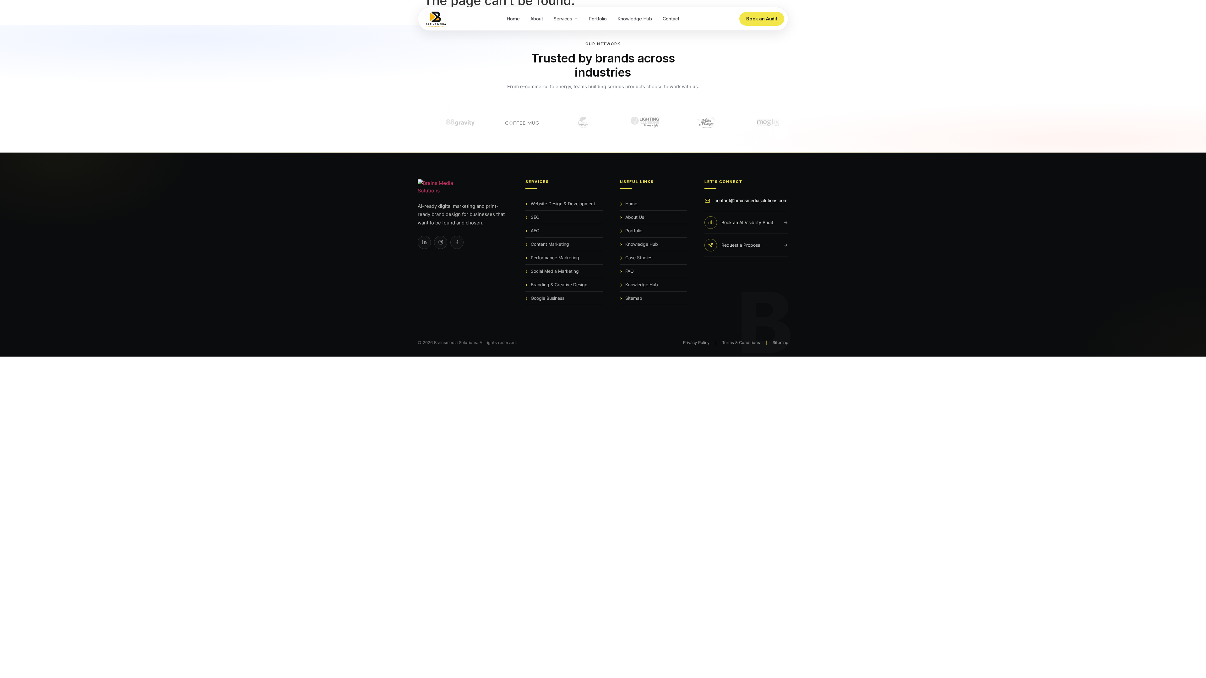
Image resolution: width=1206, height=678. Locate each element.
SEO (535, 217)
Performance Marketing (555, 257)
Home (513, 18)
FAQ (629, 271)
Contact (671, 18)
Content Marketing (550, 244)
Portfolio (598, 18)
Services (563, 18)
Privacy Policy (696, 342)
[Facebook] (457, 242)
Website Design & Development (563, 203)
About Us (634, 217)
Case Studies (638, 257)
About (536, 18)
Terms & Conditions (741, 342)
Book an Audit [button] (761, 18)
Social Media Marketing (555, 271)
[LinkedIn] (424, 242)
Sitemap (633, 298)
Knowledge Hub (634, 18)
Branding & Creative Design (559, 284)
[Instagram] (440, 242)
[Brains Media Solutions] (463, 186)
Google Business (547, 298)
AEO (535, 230)
